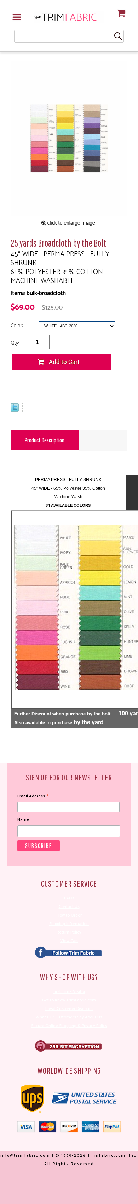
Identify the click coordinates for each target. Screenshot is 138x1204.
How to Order (69, 915)
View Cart (69, 940)
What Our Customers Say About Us (69, 1017)
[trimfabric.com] (69, 17)
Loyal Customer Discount (69, 1008)
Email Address (32, 796)
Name (23, 819)
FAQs (69, 898)
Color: (17, 326)
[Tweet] (15, 410)
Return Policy (69, 932)
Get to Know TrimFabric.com (69, 1000)
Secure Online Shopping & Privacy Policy (69, 1025)
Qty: (15, 343)
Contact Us (69, 906)
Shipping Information (69, 923)
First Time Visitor (69, 991)
